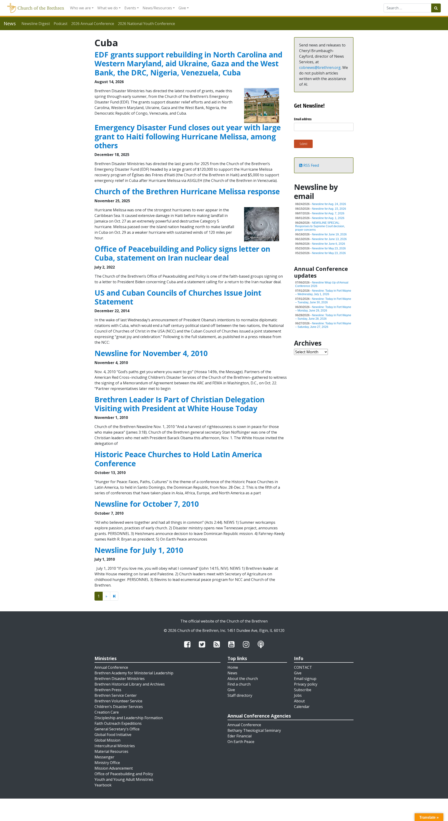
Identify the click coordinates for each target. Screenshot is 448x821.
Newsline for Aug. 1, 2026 (328, 218)
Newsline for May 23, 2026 (329, 248)
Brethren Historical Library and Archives (129, 684)
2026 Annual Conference (92, 23)
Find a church (239, 684)
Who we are (80, 8)
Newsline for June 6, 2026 (328, 243)
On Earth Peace (241, 741)
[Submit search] (436, 8)
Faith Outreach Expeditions (118, 723)
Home (233, 667)
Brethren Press (107, 689)
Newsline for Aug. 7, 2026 (328, 213)
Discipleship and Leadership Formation (128, 717)
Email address (303, 119)
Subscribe (302, 689)
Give (182, 8)
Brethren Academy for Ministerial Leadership (133, 673)
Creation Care (106, 712)
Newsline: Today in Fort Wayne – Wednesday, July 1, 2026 (323, 292)
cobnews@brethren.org (320, 67)
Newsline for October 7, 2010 (146, 504)
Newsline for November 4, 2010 (151, 353)
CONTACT (303, 667)
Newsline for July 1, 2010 (138, 550)
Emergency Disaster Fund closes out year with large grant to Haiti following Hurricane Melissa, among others (187, 136)
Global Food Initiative (112, 734)
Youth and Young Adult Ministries (123, 779)
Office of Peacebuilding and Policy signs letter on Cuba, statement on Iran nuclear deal (182, 253)
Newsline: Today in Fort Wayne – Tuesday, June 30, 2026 (323, 300)
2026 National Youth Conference (146, 23)
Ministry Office (107, 762)
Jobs (298, 695)
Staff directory (240, 695)
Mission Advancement (113, 768)
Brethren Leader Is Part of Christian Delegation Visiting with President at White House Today (179, 403)
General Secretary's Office (117, 729)
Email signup (305, 678)
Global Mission (107, 740)
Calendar (302, 706)
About (299, 701)
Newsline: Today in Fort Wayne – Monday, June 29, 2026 (323, 308)
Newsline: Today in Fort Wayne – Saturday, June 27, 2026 (323, 325)
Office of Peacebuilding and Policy (123, 773)
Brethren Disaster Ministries (119, 678)
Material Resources (111, 751)
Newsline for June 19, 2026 (329, 234)
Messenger (104, 757)
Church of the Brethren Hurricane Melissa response (187, 191)
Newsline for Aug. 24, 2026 (329, 204)
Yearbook (103, 785)
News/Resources (157, 8)
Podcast (60, 23)
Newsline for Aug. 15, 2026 (329, 208)
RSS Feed (310, 165)
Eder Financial (240, 736)
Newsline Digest (35, 23)
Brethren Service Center (115, 695)
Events (130, 8)
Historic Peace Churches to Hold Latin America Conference (178, 458)
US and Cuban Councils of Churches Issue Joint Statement (177, 297)
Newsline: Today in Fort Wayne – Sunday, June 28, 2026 (323, 317)
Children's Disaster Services (118, 706)
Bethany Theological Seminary (254, 730)
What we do (107, 8)
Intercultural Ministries (114, 745)
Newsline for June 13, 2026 (329, 239)
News (232, 673)
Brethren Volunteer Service (118, 701)
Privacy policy (305, 684)
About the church (243, 678)
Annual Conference (111, 667)
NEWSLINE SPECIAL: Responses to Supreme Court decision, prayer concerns (320, 226)
